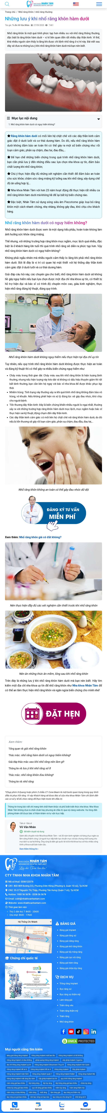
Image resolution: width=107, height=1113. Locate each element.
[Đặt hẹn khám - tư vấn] (53, 714)
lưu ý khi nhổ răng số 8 (37, 768)
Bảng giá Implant (68, 930)
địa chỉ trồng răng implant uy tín (19, 1065)
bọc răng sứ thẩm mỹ (72, 1092)
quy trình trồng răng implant (71, 1079)
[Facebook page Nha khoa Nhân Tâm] (63, 1031)
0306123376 (27, 881)
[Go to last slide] (10, 939)
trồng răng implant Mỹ (86, 1074)
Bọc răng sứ (65, 989)
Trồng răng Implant (69, 983)
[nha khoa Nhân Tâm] (40, 4)
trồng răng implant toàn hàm (18, 1074)
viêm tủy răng (61, 1088)
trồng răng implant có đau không (19, 1060)
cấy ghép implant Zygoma (72, 1060)
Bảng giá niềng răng (69, 941)
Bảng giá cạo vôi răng (70, 957)
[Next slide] (47, 939)
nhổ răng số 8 (80, 1097)
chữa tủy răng (86, 1083)
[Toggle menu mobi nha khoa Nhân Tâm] (99, 4)
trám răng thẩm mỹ (77, 1088)
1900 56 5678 (23, 894)
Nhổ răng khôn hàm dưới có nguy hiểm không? (33, 124)
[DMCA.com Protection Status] (78, 1041)
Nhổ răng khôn (67, 1021)
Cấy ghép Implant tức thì (48, 1079)
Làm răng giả (66, 1000)
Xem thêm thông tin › (29, 849)
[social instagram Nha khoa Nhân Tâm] (86, 1031)
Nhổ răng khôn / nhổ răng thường (35, 12)
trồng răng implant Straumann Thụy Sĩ (49, 1065)
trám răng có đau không (16, 1092)
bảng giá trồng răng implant (17, 1055)
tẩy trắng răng (34, 1083)
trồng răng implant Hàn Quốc (78, 1065)
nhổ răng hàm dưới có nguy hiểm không (45, 755)
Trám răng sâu (66, 1005)
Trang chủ (10, 12)
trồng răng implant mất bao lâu (43, 1055)
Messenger (86, 1109)
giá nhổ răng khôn (35, 748)
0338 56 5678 (39, 894)
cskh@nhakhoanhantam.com (30, 898)
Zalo (62, 1109)
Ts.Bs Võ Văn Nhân (20, 25)
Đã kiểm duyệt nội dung (34, 831)
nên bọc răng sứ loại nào (39, 1097)
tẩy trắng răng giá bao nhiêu (66, 1083)
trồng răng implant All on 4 (41, 1069)
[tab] (27, 951)
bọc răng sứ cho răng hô (62, 1097)
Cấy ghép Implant (78, 1069)
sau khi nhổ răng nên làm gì (46, 761)
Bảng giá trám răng (69, 962)
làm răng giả (55, 1092)
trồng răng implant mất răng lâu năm (21, 1079)
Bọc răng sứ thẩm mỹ (70, 994)
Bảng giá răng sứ (68, 935)
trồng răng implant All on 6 (17, 1069)
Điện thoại (14, 1109)
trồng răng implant (61, 1069)
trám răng (32, 1092)
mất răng (43, 1092)
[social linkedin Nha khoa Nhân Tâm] (93, 1031)
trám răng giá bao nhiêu (16, 1083)
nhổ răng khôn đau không (37, 775)
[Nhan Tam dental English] (76, 4)
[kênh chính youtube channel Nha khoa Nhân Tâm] (71, 1031)
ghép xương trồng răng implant (47, 1060)
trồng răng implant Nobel (65, 1074)
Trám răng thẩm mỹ (69, 1010)
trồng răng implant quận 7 (42, 1074)
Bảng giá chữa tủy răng (71, 968)
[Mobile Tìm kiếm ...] (7, 4)
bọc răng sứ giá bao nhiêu (17, 1097)
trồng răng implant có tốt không (71, 1055)
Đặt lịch (38, 1109)
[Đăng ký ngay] (53, 513)
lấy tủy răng (47, 1083)
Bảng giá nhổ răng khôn (71, 946)
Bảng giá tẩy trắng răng (71, 952)
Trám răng (64, 1016)
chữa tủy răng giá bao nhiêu (17, 1088)
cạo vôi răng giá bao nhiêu (42, 1088)
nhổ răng (28, 781)
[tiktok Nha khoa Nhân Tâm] (78, 1031)
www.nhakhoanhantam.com (32, 903)
